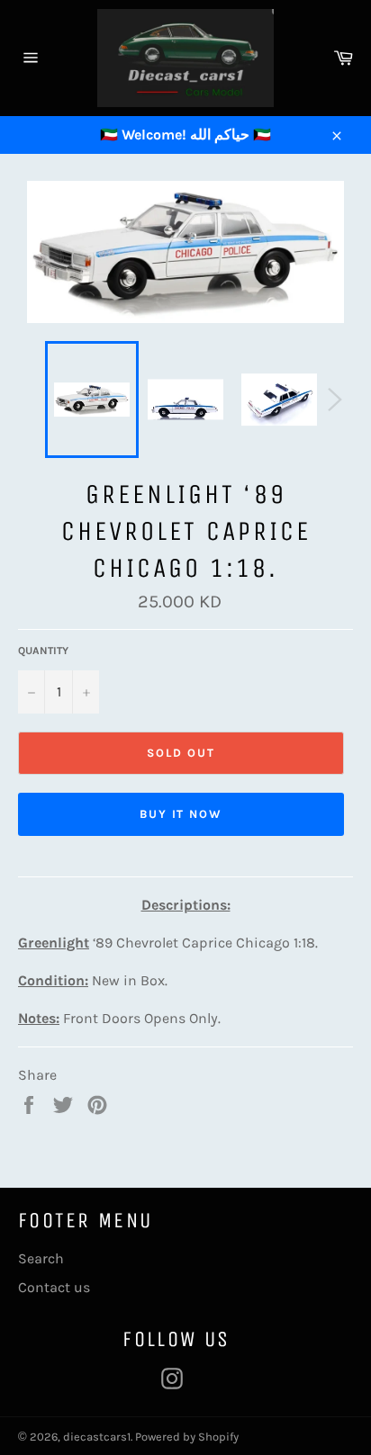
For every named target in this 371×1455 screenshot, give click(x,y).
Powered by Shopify (187, 1436)
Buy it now (181, 814)
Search (41, 1258)
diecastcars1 (97, 1436)
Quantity (43, 650)
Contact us (54, 1287)
